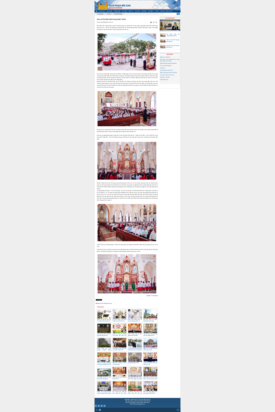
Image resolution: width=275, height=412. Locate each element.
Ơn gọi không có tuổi (133, 362)
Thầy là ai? (162, 68)
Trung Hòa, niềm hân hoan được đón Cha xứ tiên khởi (135, 349)
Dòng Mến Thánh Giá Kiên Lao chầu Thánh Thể (119, 349)
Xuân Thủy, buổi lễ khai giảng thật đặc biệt (135, 334)
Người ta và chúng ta (165, 57)
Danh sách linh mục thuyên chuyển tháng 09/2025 (104, 350)
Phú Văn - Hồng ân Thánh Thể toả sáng (119, 363)
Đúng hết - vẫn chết (165, 77)
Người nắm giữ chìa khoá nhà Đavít (168, 63)
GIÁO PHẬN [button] (109, 11)
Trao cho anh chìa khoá (165, 65)
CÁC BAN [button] (137, 11)
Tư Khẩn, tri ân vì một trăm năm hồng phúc (104, 378)
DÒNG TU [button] (131, 11)
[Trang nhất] (96, 11)
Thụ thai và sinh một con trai (167, 75)
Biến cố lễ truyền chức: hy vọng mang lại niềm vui (135, 320)
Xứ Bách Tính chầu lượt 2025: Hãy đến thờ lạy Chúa (135, 393)
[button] (170, 25)
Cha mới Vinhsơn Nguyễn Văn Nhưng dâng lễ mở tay (104, 363)
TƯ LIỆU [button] (157, 11)
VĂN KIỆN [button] (144, 11)
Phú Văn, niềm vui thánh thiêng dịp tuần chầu (150, 320)
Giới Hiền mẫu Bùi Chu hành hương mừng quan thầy (150, 379)
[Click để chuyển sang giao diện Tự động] (97, 410)
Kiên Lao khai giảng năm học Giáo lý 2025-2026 (150, 392)
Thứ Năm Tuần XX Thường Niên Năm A (173, 35)
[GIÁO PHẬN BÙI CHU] (113, 5)
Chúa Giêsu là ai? (164, 79)
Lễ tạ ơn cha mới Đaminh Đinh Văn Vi (119, 378)
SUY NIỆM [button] (150, 11)
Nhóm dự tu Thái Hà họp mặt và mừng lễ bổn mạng (104, 392)
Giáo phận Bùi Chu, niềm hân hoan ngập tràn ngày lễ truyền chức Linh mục (135, 379)
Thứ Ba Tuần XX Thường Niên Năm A (172, 46)
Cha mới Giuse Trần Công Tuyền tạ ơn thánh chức (119, 320)
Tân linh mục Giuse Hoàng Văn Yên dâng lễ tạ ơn (150, 334)
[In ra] (154, 22)
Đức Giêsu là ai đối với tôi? (166, 70)
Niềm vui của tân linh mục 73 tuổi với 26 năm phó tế (104, 320)
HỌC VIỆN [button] (124, 11)
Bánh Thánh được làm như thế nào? (168, 72)
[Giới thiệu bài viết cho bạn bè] (151, 22)
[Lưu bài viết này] (156, 22)
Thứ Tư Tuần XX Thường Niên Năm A (172, 40)
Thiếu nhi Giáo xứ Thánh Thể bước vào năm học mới (119, 335)
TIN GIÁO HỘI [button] (101, 11)
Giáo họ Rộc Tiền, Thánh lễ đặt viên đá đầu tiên (104, 334)
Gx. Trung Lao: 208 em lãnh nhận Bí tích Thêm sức (119, 393)
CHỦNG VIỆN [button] (117, 11)
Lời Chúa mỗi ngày (170, 18)
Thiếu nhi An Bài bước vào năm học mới (150, 363)
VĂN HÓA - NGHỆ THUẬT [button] (166, 11)
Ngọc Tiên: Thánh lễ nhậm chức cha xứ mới (150, 349)
